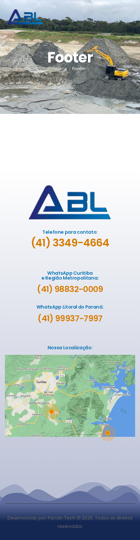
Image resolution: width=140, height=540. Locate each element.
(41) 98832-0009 (70, 289)
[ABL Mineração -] (25, 16)
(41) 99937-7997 (70, 318)
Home (60, 68)
